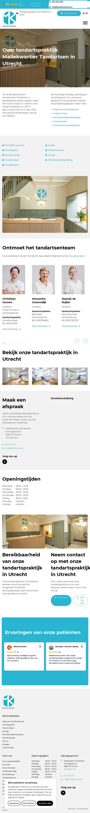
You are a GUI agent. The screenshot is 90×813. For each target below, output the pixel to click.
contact (78, 587)
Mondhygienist (8, 725)
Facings (51, 155)
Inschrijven (63, 597)
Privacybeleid (82, 809)
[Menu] (85, 23)
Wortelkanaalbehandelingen (67, 117)
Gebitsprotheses (56, 150)
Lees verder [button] (53, 666)
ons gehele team (77, 256)
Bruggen (6, 744)
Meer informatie (10, 329)
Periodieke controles (14, 145)
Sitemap (71, 809)
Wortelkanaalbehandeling (60, 160)
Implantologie (60, 113)
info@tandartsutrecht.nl (14, 448)
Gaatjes (51, 145)
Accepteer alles (45, 803)
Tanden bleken (12, 160)
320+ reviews (21, 4)
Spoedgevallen (12, 165)
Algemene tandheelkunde (66, 109)
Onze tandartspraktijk (11, 761)
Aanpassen (14, 803)
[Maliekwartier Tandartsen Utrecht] (9, 19)
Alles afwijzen (28, 803)
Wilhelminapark (13, 104)
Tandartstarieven (9, 778)
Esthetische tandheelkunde (67, 125)
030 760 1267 (10, 445)
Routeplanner (12, 438)
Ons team (6, 765)
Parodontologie (12, 155)
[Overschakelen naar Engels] (87, 13)
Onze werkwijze (8, 768)
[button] (77, 340)
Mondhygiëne (60, 121)
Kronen (5, 741)
